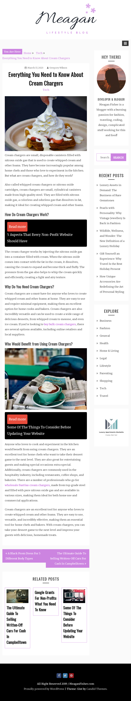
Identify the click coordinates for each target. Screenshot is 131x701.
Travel (104, 395)
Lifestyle (105, 365)
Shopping (106, 380)
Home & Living (109, 350)
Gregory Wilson (58, 67)
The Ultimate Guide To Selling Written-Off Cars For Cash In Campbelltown (68, 558)
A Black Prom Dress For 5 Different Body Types (23, 556)
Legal (103, 358)
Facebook (59, 675)
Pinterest (71, 675)
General (105, 335)
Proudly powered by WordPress (44, 688)
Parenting (106, 373)
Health (104, 343)
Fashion (105, 328)
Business (106, 320)
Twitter (65, 675)
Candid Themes (96, 688)
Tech (46, 89)
